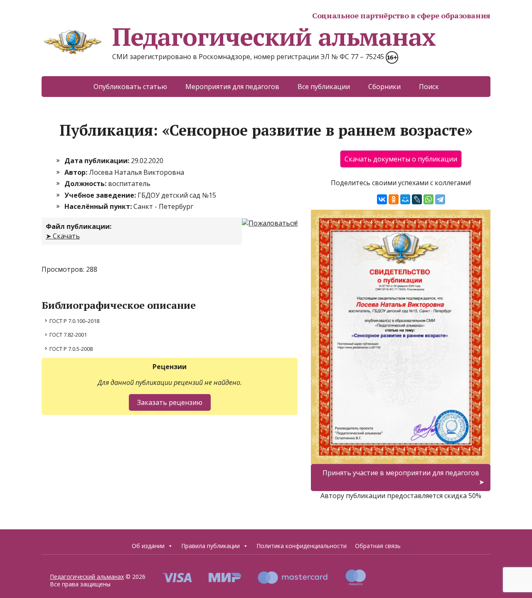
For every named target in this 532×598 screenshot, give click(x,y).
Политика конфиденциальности (301, 546)
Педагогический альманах (273, 36)
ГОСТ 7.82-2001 (68, 334)
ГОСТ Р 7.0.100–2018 (74, 321)
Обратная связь (378, 546)
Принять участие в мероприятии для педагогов (401, 472)
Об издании (148, 546)
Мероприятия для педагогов (232, 86)
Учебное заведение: (101, 195)
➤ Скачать (63, 236)
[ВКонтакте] (382, 199)
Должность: (86, 183)
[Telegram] (440, 199)
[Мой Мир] (405, 199)
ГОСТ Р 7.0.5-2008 (71, 348)
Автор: (76, 172)
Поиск (429, 86)
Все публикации (324, 86)
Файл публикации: (78, 226)
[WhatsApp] (428, 199)
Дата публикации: (97, 160)
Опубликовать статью (130, 86)
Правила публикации (210, 546)
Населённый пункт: (98, 206)
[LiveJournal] (417, 199)
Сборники (384, 86)
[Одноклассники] (394, 199)
